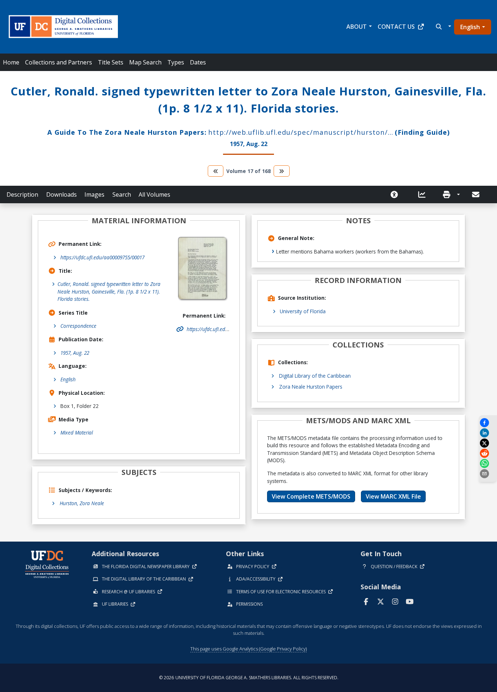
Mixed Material (76, 432)
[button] (442, 26)
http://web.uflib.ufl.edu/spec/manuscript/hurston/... (300, 132)
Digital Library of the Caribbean (315, 375)
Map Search (145, 62)
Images (94, 194)
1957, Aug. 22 (74, 352)
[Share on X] (488, 443)
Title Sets (110, 62)
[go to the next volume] (282, 171)
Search (121, 194)
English (470, 27)
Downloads (61, 194)
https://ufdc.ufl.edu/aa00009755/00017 (102, 257)
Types (175, 62)
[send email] (488, 473)
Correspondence (78, 325)
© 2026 (248, 678)
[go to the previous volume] (216, 171)
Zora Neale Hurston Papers (310, 386)
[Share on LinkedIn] (488, 432)
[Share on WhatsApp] (488, 463)
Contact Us (396, 27)
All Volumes (154, 194)
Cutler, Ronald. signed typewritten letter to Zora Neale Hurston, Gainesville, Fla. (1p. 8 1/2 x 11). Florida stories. (108, 291)
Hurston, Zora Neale (82, 503)
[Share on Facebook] (488, 422)
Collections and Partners (58, 62)
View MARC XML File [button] (393, 496)
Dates (198, 62)
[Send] (476, 194)
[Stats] (424, 194)
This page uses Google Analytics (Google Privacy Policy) (248, 648)
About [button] (356, 27)
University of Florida (303, 311)
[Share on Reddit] (488, 453)
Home (11, 62)
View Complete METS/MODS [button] (311, 496)
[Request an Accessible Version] (396, 194)
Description (22, 194)
